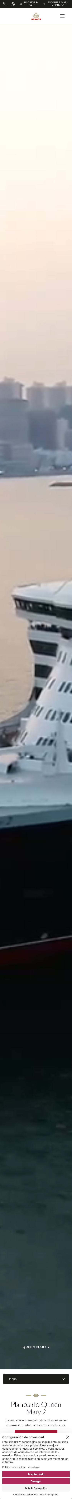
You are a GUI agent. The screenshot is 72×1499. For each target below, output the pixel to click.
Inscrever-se (31, 4)
